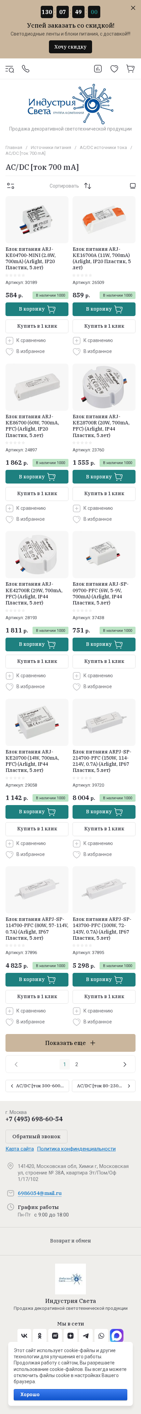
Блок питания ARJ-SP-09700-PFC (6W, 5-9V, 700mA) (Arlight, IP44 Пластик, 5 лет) (101, 593)
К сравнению (31, 340)
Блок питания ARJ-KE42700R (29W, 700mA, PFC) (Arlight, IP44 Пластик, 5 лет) (34, 593)
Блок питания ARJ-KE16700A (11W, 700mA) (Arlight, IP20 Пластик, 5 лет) (102, 258)
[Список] (133, 186)
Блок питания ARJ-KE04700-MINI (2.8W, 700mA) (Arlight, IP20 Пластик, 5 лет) (30, 258)
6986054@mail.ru (40, 1193)
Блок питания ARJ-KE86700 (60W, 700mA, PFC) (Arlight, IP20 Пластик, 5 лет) (32, 425)
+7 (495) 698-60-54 (34, 1119)
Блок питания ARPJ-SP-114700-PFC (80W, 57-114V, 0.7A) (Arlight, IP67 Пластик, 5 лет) (36, 928)
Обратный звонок (36, 1136)
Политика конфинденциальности (76, 1149)
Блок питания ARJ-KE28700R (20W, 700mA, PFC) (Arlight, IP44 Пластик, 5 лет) (101, 425)
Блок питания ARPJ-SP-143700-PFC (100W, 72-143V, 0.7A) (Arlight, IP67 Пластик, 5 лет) (102, 928)
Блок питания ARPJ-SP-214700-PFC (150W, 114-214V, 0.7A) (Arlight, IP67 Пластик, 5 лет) (102, 761)
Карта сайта (19, 1149)
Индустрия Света (70, 1300)
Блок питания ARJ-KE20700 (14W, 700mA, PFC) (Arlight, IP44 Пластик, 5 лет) (32, 761)
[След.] (125, 1064)
